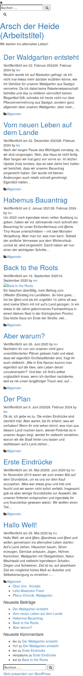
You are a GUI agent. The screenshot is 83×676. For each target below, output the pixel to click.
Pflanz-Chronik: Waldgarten (33, 595)
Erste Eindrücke (27, 462)
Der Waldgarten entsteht (41, 57)
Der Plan (17, 399)
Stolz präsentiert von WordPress (26, 673)
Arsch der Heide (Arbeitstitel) (29, 30)
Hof (15, 645)
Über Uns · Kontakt (26, 586)
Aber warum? (24, 336)
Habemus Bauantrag (35, 200)
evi (35, 280)
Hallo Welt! (20, 524)
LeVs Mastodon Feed (28, 590)
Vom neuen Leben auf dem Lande (37, 128)
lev (18, 70)
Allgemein (14, 113)
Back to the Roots (30, 267)
